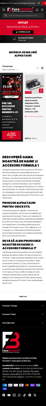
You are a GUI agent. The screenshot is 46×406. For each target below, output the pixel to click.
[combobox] (23, 15)
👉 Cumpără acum (23, 32)
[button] (42, 9)
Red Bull (26, 371)
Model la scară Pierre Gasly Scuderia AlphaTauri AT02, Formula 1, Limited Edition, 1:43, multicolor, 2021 (33, 104)
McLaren (5, 374)
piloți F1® (21, 377)
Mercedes (35, 371)
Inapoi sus (23, 296)
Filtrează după (7, 66)
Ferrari (19, 371)
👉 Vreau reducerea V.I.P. (11, 135)
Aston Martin (15, 374)
